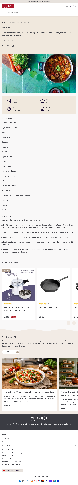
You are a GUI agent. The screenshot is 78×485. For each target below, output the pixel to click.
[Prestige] (8, 6)
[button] (19, 300)
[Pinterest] (47, 476)
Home (3, 22)
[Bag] (74, 6)
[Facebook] (35, 476)
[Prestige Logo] (39, 418)
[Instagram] (31, 476)
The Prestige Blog (14, 22)
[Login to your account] (71, 6)
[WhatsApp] (39, 476)
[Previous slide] (68, 323)
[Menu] (67, 6)
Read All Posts (9, 352)
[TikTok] (43, 476)
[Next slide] (74, 323)
